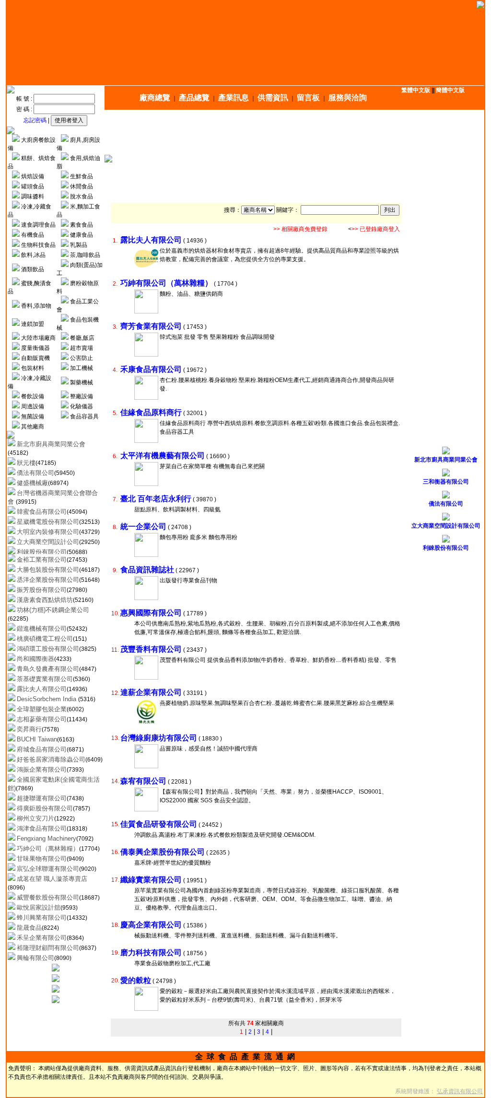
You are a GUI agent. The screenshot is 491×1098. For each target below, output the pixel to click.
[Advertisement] (296, 132)
